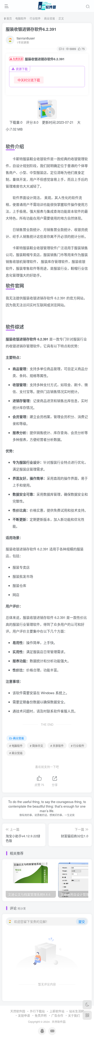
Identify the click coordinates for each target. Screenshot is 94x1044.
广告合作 (57, 1015)
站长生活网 (76, 1011)
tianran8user (26, 38)
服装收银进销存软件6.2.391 (31, 29)
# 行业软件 (77, 746)
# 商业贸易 (16, 753)
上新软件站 (57, 1011)
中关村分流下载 (29, 80)
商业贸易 (49, 18)
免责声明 (41, 1015)
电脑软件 (20, 18)
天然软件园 (17, 1011)
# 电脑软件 (16, 746)
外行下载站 (37, 1011)
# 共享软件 (57, 746)
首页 (9, 18)
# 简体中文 (36, 746)
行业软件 (35, 18)
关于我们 (74, 1015)
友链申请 (24, 1015)
